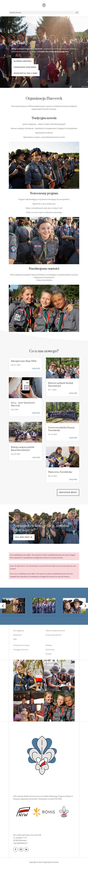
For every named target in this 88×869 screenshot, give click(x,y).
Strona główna (18, 630)
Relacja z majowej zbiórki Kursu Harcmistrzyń (22, 448)
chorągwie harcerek (25, 67)
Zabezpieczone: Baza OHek (23, 361)
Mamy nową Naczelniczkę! (60, 472)
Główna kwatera (23, 61)
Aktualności (17, 635)
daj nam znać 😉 (23, 537)
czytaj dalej (36, 368)
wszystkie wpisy (68, 492)
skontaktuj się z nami (25, 73)
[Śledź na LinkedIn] (26, 849)
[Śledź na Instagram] (21, 849)
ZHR (14, 639)
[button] (3, 605)
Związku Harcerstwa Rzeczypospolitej (53, 51)
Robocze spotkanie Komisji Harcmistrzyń (60, 384)
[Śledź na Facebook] (15, 849)
